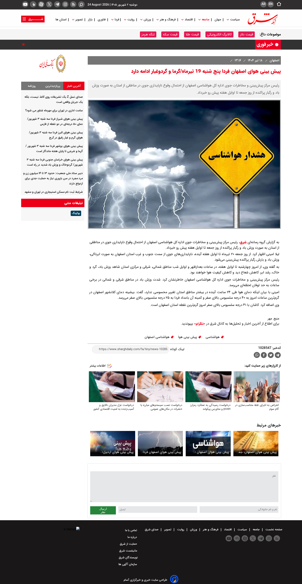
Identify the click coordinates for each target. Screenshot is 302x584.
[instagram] (65, 4)
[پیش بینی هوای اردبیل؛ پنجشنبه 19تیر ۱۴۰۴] (112, 443)
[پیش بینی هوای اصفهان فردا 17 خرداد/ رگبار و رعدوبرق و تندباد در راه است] (160, 443)
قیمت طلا (192, 34)
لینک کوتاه (176, 349)
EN (271, 4)
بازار (90, 19)
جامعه (205, 19)
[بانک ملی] (53, 72)
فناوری (101, 19)
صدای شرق (152, 529)
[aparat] (41, 4)
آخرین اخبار (74, 86)
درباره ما (133, 537)
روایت (131, 19)
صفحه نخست (273, 529)
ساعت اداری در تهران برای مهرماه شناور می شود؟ (54, 110)
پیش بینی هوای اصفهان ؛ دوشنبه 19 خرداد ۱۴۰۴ (212, 452)
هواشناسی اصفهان (158, 337)
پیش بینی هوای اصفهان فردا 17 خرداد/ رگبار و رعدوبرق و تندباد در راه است (162, 452)
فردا (116, 19)
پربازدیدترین (52, 86)
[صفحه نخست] (278, 4)
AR (263, 4)
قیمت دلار (246, 34)
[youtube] (25, 4)
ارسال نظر (103, 510)
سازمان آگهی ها (128, 564)
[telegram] (57, 4)
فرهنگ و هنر (167, 19)
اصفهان (274, 60)
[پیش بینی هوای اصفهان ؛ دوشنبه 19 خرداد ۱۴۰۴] (208, 443)
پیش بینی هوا (188, 337)
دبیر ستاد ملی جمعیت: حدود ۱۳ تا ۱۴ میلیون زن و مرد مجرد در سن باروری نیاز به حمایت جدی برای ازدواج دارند (53, 178)
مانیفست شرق (128, 550)
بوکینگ (76, 213)
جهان (218, 19)
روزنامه (32, 86)
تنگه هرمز (148, 34)
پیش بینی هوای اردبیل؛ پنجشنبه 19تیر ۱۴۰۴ (118, 452)
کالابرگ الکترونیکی (219, 34)
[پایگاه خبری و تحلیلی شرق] (262, 24)
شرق (243, 242)
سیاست (235, 19)
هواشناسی (213, 337)
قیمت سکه (170, 34)
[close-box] (24, 44)
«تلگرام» (199, 323)
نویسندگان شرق (128, 557)
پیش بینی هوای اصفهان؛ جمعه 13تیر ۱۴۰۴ (256, 452)
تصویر (79, 19)
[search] (81, 4)
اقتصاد (189, 19)
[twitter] (49, 4)
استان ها (61, 19)
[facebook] (264, 355)
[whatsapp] (257, 355)
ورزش (147, 19)
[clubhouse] (33, 4)
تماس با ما (131, 530)
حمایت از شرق (129, 544)
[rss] (73, 4)
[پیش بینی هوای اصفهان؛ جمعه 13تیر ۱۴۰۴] (255, 443)
